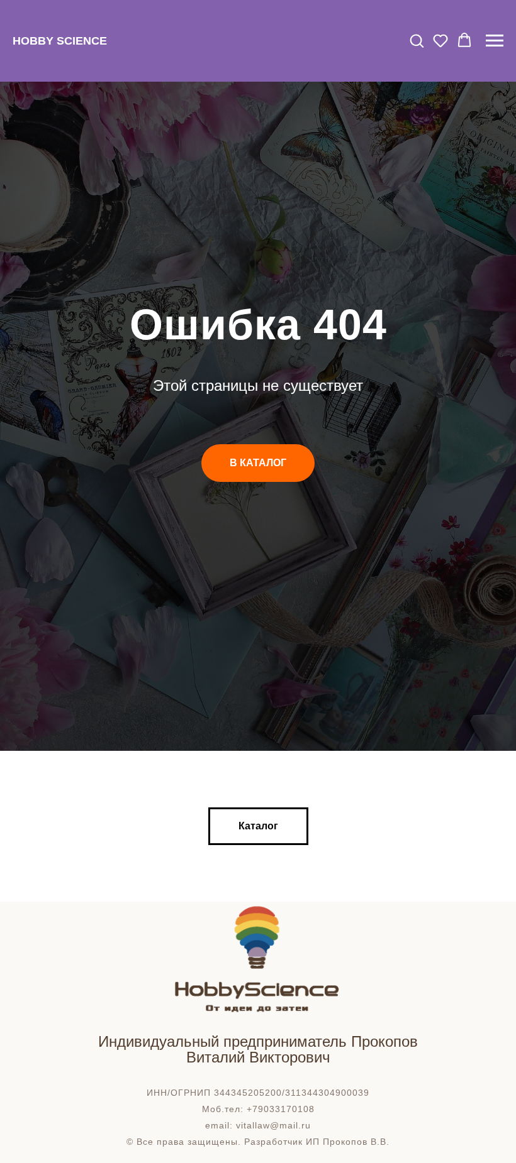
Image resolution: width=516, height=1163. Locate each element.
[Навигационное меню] (494, 41)
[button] (416, 40)
